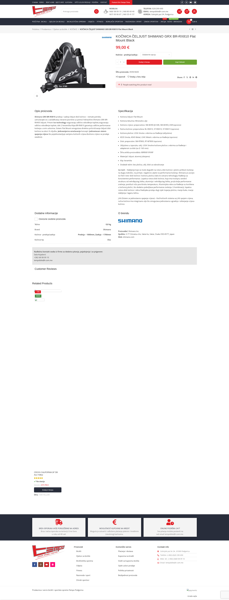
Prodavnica (46, 29)
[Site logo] (44, 11)
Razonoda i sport (83, 575)
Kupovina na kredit (126, 556)
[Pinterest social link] (190, 77)
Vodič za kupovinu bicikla (128, 561)
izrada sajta (192, 596)
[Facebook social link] (182, 2)
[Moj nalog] (194, 11)
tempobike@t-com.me (43, 260)
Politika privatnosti (126, 570)
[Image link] (48, 552)
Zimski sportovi (82, 580)
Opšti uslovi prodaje (126, 565)
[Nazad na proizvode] (192, 29)
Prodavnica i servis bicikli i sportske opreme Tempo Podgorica (57, 590)
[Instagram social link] (186, 2)
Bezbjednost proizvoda (127, 575)
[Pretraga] (96, 11)
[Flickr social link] (195, 2)
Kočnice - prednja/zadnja (126, 54)
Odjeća (79, 565)
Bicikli (78, 551)
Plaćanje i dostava (125, 551)
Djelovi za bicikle (60, 29)
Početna (35, 29)
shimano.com (128, 237)
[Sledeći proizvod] (195, 29)
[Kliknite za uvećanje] (37, 96)
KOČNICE (73, 29)
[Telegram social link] (196, 77)
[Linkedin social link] (193, 77)
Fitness (79, 570)
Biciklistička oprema (84, 561)
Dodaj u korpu (144, 62)
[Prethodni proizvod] (189, 29)
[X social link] (187, 77)
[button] (47, 489)
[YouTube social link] (191, 2)
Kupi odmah (180, 62)
